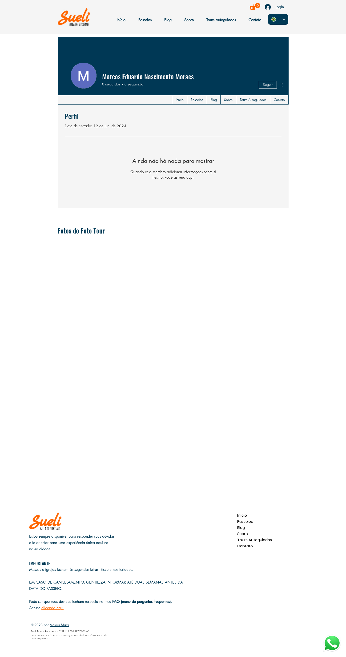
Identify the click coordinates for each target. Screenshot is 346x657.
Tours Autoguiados (253, 540)
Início (242, 515)
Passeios (245, 521)
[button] (255, 6)
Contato (245, 546)
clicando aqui (52, 607)
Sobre (242, 533)
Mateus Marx (59, 625)
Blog (241, 527)
